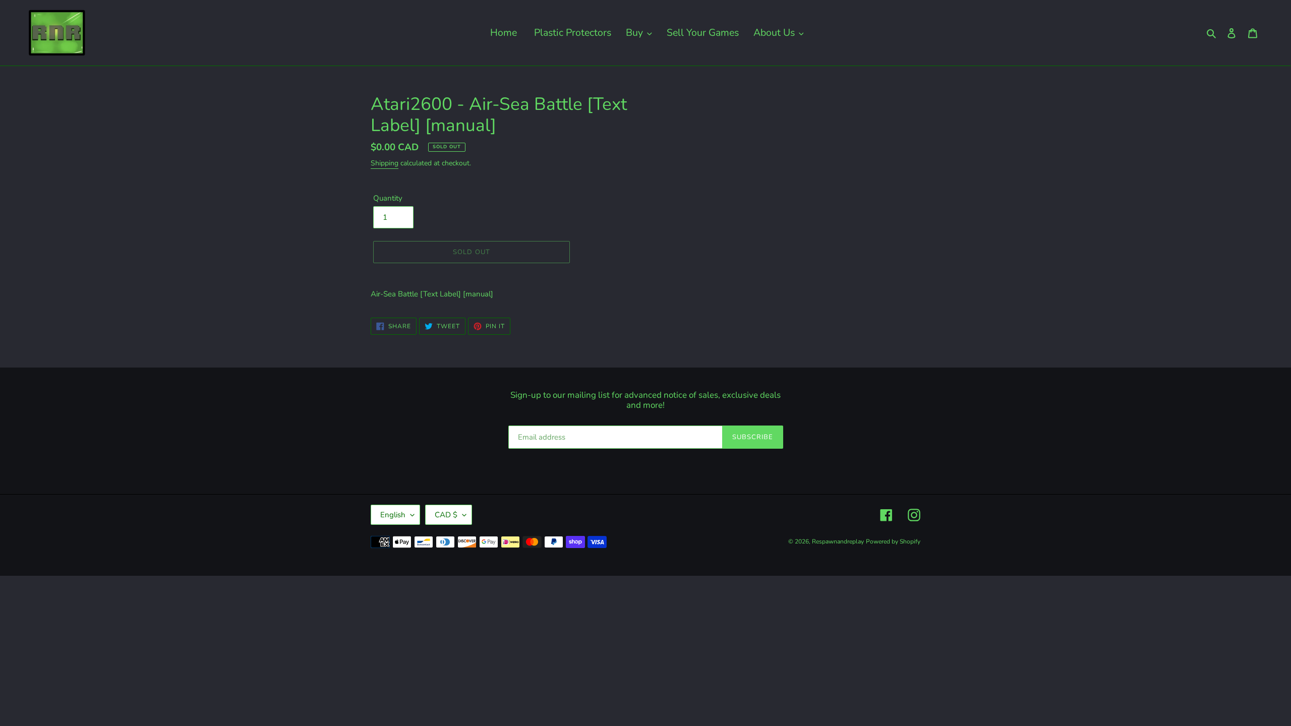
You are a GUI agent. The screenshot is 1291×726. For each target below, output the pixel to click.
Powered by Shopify (893, 541)
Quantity (387, 198)
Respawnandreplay (838, 541)
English (392, 515)
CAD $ (446, 515)
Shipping (384, 163)
